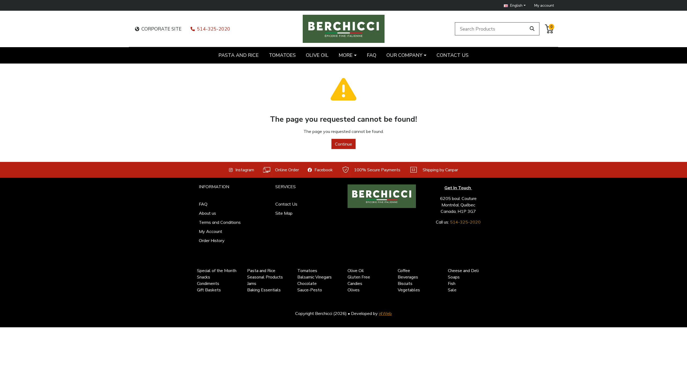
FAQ (203, 204)
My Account (210, 231)
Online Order (287, 170)
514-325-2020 (213, 29)
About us (207, 213)
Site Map (284, 213)
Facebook (324, 170)
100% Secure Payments (377, 170)
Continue (343, 144)
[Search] (532, 29)
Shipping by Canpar (440, 170)
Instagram (244, 170)
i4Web (385, 313)
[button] (514, 5)
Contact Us (286, 204)
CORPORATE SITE (161, 29)
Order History (212, 240)
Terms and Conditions (220, 222)
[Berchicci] (382, 196)
